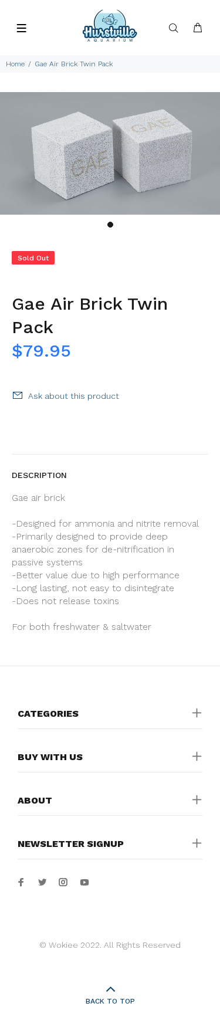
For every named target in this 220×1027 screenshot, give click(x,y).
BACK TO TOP (110, 1001)
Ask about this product (73, 396)
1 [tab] (110, 225)
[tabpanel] (110, 153)
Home (15, 64)
